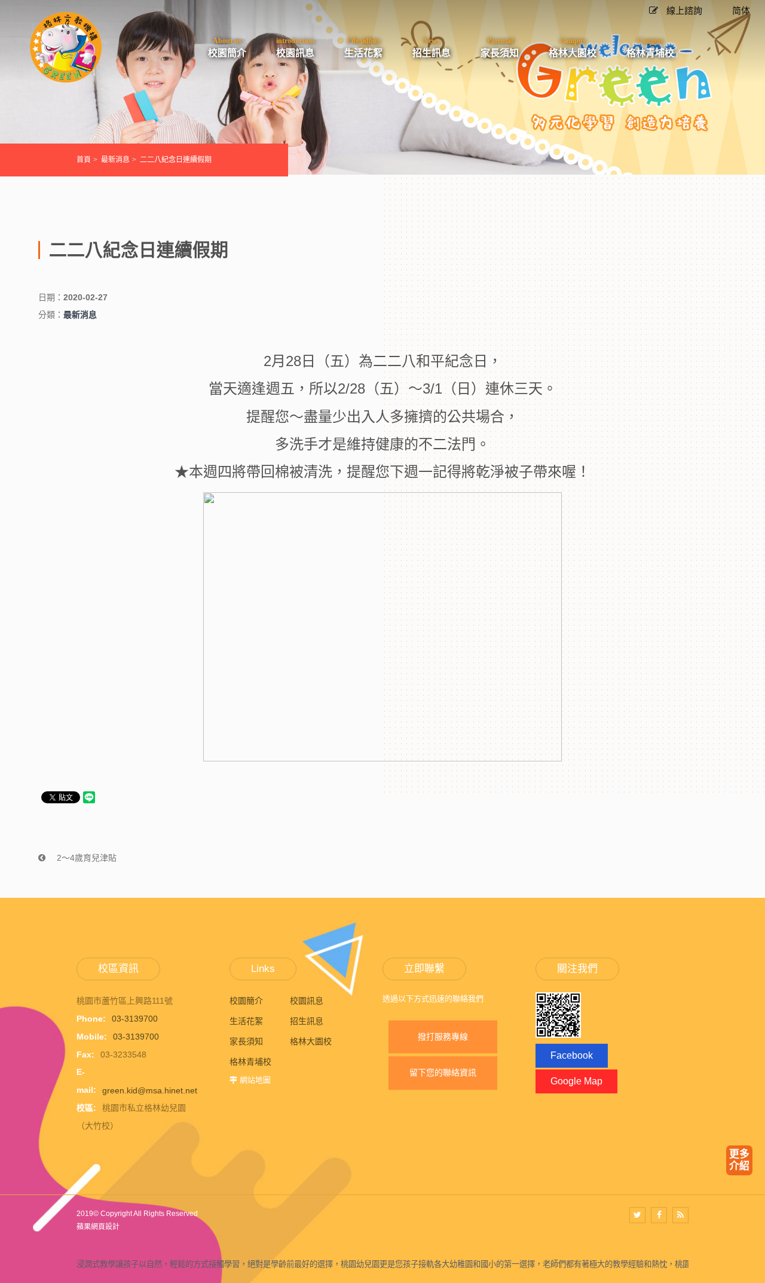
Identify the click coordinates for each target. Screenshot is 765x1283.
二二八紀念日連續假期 (176, 160)
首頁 (83, 160)
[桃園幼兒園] (382, 86)
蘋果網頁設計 (98, 1227)
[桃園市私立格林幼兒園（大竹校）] (66, 47)
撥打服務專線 (443, 1036)
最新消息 (115, 160)
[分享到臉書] (659, 1215)
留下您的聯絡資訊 (442, 1072)
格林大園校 (311, 1041)
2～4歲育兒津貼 (85, 858)
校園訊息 (306, 1000)
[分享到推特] (637, 1215)
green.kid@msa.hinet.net (149, 1090)
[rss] (680, 1215)
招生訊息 (306, 1021)
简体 (741, 10)
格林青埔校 (250, 1061)
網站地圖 (255, 1079)
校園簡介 (246, 1000)
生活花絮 (246, 1021)
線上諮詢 (683, 10)
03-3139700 (135, 1018)
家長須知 (246, 1041)
